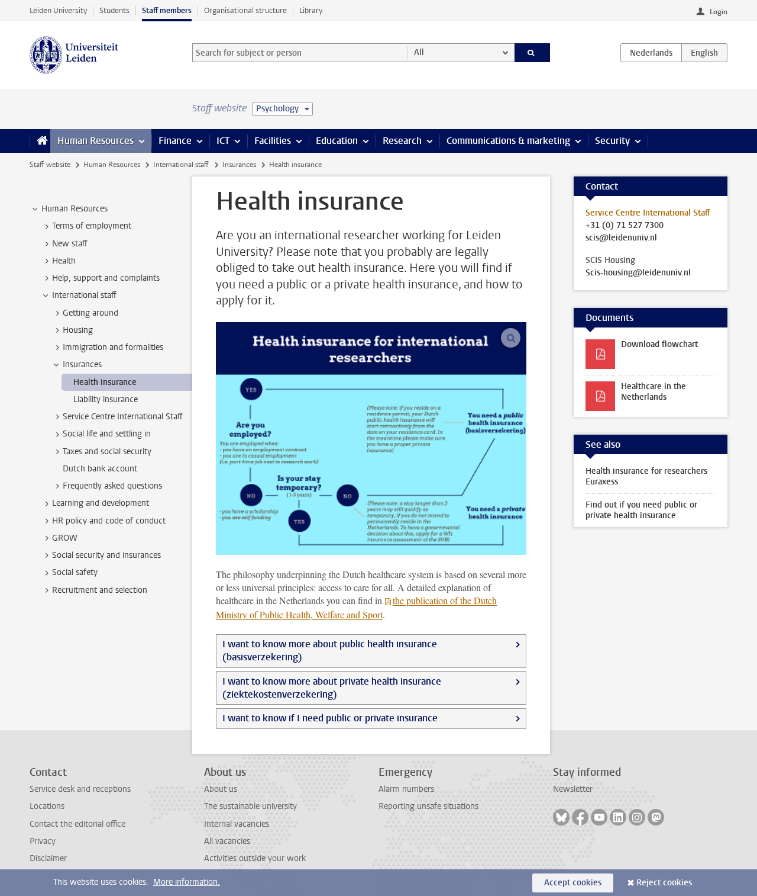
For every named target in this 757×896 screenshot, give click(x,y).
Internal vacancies (236, 824)
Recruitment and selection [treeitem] (99, 590)
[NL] (651, 52)
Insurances (239, 164)
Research (402, 140)
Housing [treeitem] (78, 330)
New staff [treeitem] (70, 243)
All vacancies (227, 841)
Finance (175, 140)
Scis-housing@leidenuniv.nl (638, 273)
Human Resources (95, 140)
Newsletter (573, 789)
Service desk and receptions (80, 789)
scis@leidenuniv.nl (621, 238)
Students (114, 10)
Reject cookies (664, 882)
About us (220, 789)
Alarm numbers (406, 789)
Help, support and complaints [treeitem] (106, 278)
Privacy (43, 841)
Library (310, 10)
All (419, 52)
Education (337, 140)
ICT (222, 140)
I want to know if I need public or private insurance (330, 718)
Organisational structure (245, 10)
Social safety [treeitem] (75, 572)
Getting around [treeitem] (90, 313)
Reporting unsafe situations (428, 806)
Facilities (272, 140)
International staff (181, 164)
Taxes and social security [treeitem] (107, 451)
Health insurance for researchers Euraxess (646, 476)
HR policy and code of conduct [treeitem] (109, 520)
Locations (47, 806)
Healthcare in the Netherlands (653, 392)
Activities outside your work (255, 858)
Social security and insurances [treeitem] (106, 555)
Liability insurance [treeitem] (105, 399)
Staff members (167, 10)
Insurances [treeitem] (82, 364)
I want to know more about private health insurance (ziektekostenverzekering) (331, 688)
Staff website (50, 164)
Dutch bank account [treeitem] (100, 468)
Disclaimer (48, 858)
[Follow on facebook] (580, 817)
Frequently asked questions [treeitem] (112, 486)
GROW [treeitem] (64, 538)
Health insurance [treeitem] (105, 382)
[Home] (40, 141)
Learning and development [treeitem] (100, 503)
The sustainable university (250, 806)
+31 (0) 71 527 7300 (624, 225)
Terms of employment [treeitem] (91, 226)
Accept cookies (572, 882)
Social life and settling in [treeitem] (107, 433)
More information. (186, 882)
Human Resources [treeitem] (74, 208)
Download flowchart (659, 344)
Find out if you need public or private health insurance (641, 510)
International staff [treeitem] (84, 295)
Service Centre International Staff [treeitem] (123, 416)
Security (612, 140)
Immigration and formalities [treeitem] (113, 347)
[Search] (533, 52)
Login (718, 12)
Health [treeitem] (64, 260)
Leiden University (58, 10)
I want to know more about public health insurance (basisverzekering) (329, 650)
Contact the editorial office (77, 824)
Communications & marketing (508, 140)
